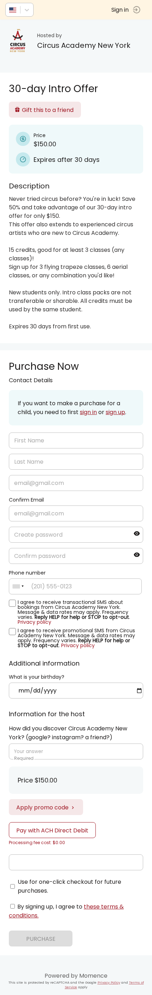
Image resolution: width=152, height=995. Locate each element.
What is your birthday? (36, 676)
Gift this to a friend (48, 110)
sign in (88, 412)
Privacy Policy (109, 982)
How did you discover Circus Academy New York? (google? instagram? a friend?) (68, 732)
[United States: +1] (18, 586)
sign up (115, 412)
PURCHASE (40, 939)
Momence (93, 976)
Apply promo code (42, 807)
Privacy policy (34, 622)
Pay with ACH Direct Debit (52, 830)
